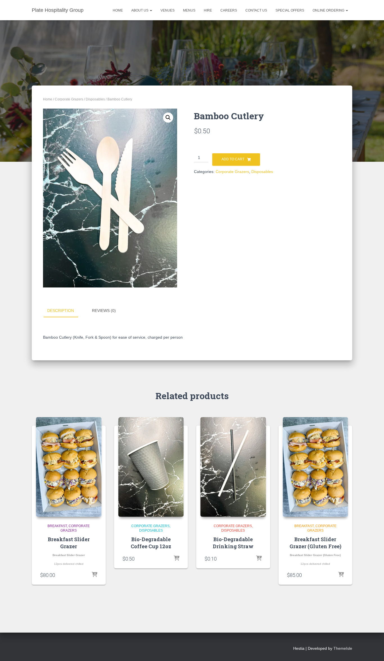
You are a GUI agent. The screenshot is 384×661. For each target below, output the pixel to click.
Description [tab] (60, 310)
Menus (189, 10)
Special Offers (289, 10)
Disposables (95, 99)
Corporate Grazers (69, 99)
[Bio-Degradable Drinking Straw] (233, 467)
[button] (150, 10)
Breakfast (57, 526)
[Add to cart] (94, 575)
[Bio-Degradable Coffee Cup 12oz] (151, 467)
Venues (168, 10)
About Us (140, 10)
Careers (228, 10)
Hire (208, 10)
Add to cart (233, 159)
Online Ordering (329, 10)
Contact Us (256, 10)
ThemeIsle (342, 648)
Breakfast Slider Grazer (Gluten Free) (315, 543)
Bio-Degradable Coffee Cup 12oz (151, 543)
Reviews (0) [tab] (104, 310)
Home (118, 10)
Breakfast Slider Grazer (69, 543)
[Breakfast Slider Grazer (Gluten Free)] (315, 467)
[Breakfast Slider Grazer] (68, 467)
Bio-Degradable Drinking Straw (233, 543)
